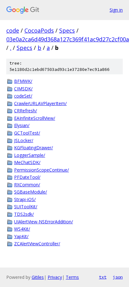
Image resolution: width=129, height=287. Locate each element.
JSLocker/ (23, 140)
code (12, 30)
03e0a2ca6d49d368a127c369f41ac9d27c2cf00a (67, 39)
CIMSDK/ (23, 89)
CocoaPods (39, 30)
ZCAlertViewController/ (37, 244)
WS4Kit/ (22, 229)
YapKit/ (21, 236)
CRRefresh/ (25, 111)
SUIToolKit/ (25, 207)
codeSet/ (23, 96)
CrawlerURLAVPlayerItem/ (40, 103)
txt (102, 277)
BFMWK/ (23, 81)
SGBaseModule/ (30, 192)
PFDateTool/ (27, 177)
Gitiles (38, 277)
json (118, 277)
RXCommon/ (27, 185)
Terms (72, 277)
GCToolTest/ (27, 133)
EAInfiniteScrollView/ (34, 118)
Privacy (55, 277)
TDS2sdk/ (24, 214)
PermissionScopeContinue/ (41, 170)
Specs (67, 30)
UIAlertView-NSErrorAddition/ (43, 222)
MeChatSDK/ (27, 162)
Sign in (116, 10)
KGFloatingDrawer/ (33, 148)
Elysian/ (21, 125)
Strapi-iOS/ (25, 199)
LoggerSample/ (29, 155)
